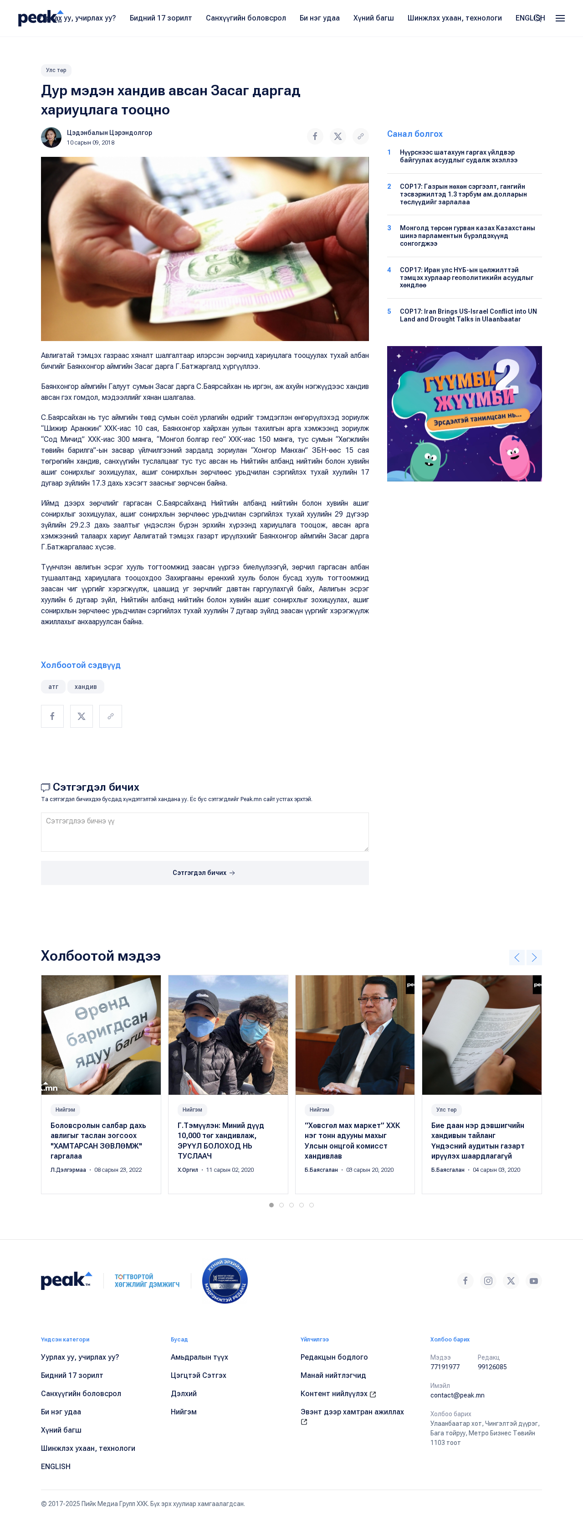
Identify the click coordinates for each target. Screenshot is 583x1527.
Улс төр (56, 70)
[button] (560, 18)
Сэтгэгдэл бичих (200, 872)
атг (53, 686)
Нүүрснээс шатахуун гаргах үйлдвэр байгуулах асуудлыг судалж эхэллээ (458, 156)
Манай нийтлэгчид (333, 1375)
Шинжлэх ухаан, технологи (455, 18)
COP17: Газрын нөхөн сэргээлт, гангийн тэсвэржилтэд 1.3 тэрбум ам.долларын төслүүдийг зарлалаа (463, 194)
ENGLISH (530, 18)
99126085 (492, 1367)
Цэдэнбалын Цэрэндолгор (109, 132)
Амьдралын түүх (199, 1357)
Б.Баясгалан (322, 1170)
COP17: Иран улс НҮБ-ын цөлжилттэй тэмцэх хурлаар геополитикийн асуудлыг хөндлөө (466, 277)
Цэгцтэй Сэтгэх (198, 1375)
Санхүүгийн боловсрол (246, 18)
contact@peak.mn (457, 1395)
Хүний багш (373, 18)
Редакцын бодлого (334, 1357)
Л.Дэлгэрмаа (69, 1170)
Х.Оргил (188, 1170)
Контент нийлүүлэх (335, 1393)
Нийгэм (65, 1109)
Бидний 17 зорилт (161, 18)
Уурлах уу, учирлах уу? (77, 18)
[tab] (271, 1205)
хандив (86, 686)
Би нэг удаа (320, 18)
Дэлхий (184, 1393)
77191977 (445, 1367)
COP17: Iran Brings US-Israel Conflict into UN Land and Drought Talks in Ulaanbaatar (468, 315)
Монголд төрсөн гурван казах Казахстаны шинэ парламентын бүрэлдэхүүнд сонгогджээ (467, 235)
